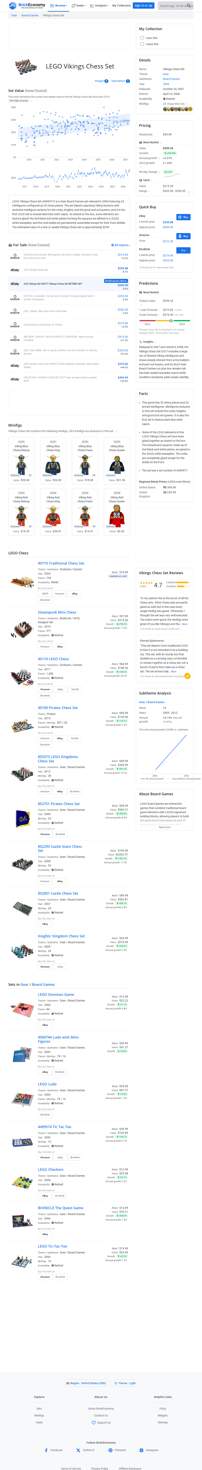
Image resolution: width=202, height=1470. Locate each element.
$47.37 (123, 1047)
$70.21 (123, 1211)
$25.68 (123, 1173)
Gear (14, 15)
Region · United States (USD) (88, 1383)
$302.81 (123, 899)
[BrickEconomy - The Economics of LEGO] (27, 6)
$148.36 (123, 667)
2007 (47, 903)
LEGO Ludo (47, 1084)
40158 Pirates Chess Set (58, 707)
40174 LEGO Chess (53, 658)
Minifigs (39, 1415)
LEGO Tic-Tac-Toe (52, 1246)
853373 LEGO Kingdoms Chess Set (58, 758)
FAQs (163, 1408)
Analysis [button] (100, 5)
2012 (47, 771)
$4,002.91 (122, 854)
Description (118, 80)
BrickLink (65, 618)
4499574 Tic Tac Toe (54, 1126)
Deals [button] (80, 5)
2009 (47, 814)
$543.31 (123, 809)
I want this (101, 792)
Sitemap (163, 1422)
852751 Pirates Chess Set (59, 803)
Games (77, 569)
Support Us (104, 1422)
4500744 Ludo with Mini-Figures (58, 1039)
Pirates (51, 714)
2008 (47, 861)
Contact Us (101, 1415)
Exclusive (65, 569)
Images (99, 80)
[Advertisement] (82, 35)
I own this (101, 786)
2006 (47, 1004)
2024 (47, 573)
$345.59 (123, 764)
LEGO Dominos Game (56, 994)
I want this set (103, 601)
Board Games (30, 15)
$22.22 (123, 1000)
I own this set (103, 595)
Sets (39, 1408)
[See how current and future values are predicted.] (189, 192)
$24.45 (123, 1252)
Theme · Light (127, 1383)
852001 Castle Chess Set (58, 893)
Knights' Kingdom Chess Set (61, 936)
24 (164, 103)
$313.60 (123, 620)
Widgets (163, 1415)
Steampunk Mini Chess (57, 612)
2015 (47, 718)
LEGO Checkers (51, 1169)
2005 (47, 946)
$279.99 (123, 942)
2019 (47, 626)
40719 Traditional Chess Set (61, 563)
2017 (47, 669)
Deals (39, 1422)
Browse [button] (60, 5)
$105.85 (123, 1132)
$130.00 (123, 716)
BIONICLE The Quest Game (60, 1207)
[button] (31, 100)
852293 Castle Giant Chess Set (60, 848)
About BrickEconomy (101, 1408)
